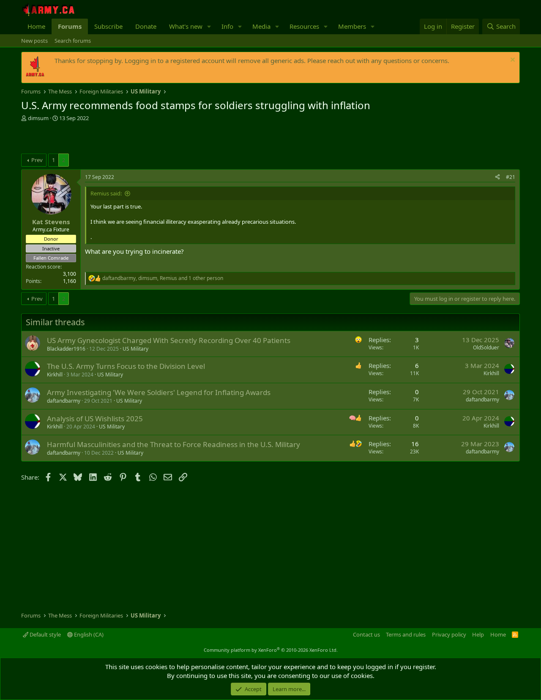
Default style (44, 634)
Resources (304, 26)
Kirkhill (55, 374)
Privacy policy (449, 634)
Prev (37, 160)
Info (227, 26)
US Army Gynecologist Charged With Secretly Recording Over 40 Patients (168, 340)
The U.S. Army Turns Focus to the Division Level (126, 366)
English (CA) (88, 634)
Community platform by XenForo (271, 650)
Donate (145, 26)
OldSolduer (486, 347)
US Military (135, 348)
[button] (209, 26)
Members (352, 26)
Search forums (73, 40)
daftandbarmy (63, 400)
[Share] (497, 177)
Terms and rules (406, 634)
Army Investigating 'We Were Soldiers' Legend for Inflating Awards (158, 392)
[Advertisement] (120, 138)
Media (261, 26)
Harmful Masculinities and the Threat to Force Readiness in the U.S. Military (173, 444)
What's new (185, 26)
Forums (70, 26)
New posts (34, 40)
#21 (510, 177)
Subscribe (108, 26)
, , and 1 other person (162, 278)
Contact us (366, 634)
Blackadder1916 (66, 348)
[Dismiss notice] (511, 60)
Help (478, 634)
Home (36, 26)
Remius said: (106, 193)
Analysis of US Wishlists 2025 (95, 418)
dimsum (38, 118)
